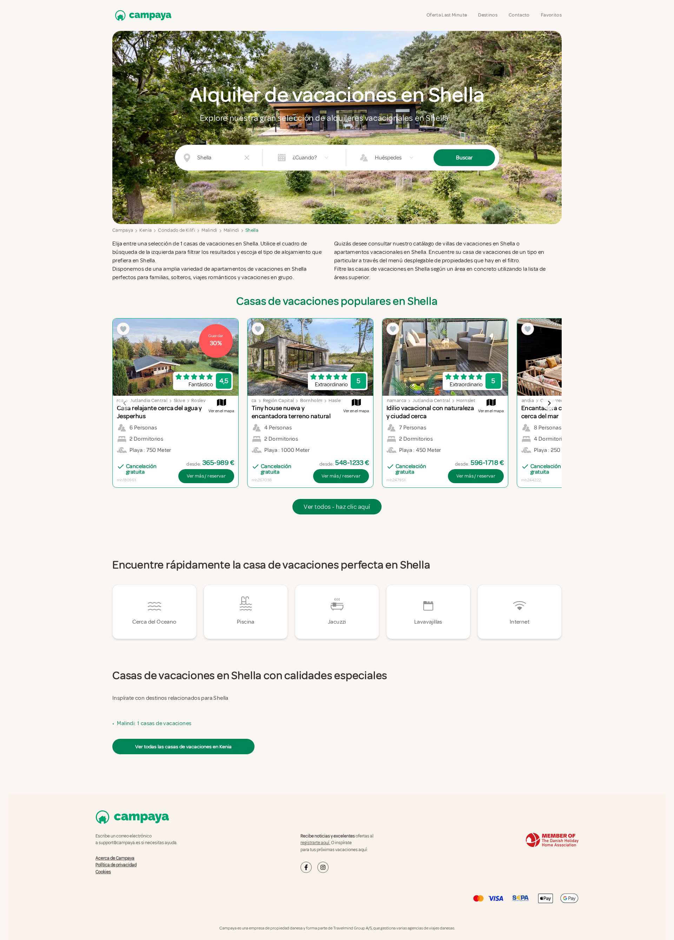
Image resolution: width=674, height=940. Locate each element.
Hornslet (465, 400)
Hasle (335, 400)
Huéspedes (388, 157)
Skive (179, 400)
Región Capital (278, 400)
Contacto (519, 15)
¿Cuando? (305, 157)
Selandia (524, 400)
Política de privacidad (116, 865)
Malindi (209, 230)
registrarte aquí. (315, 843)
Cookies (103, 872)
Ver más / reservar (206, 476)
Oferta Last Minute (447, 15)
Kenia (145, 230)
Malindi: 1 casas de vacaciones (154, 723)
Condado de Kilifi (176, 230)
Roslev (198, 400)
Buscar (464, 157)
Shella (251, 230)
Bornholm (311, 400)
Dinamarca (394, 400)
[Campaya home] (141, 15)
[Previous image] (125, 403)
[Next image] (549, 403)
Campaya (122, 230)
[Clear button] (246, 157)
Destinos (487, 15)
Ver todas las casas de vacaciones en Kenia (183, 746)
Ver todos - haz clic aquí (337, 507)
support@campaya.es (119, 843)
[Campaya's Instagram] (323, 867)
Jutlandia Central (148, 400)
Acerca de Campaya (114, 858)
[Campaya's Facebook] (306, 867)
